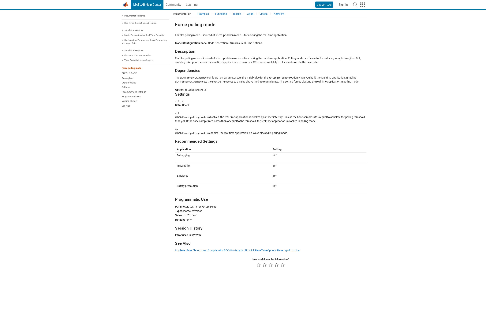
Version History (129, 101)
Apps (250, 14)
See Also (126, 106)
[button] (355, 4)
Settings (126, 87)
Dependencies (129, 82)
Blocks (237, 14)
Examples (203, 14)
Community (173, 4)
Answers (279, 14)
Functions (221, 14)
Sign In (343, 4)
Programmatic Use (131, 96)
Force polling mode (131, 68)
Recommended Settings (134, 92)
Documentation (182, 14)
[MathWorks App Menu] (362, 4)
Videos (263, 14)
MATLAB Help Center (147, 4)
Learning (192, 4)
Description (127, 78)
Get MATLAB (324, 4)
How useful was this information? (270, 259)
